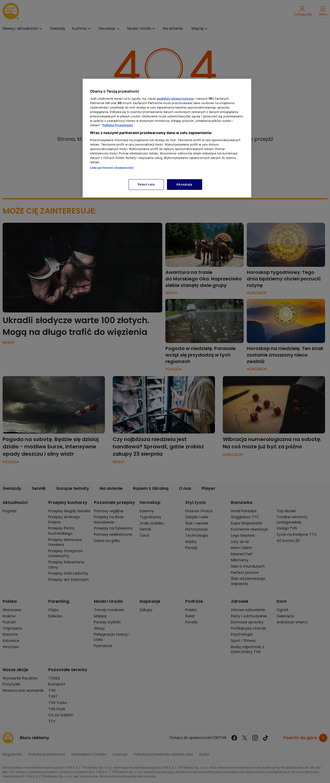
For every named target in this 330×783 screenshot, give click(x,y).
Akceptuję (184, 184)
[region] (167, 138)
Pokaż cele (146, 184)
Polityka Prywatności (117, 125)
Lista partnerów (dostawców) (112, 168)
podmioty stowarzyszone (175, 98)
